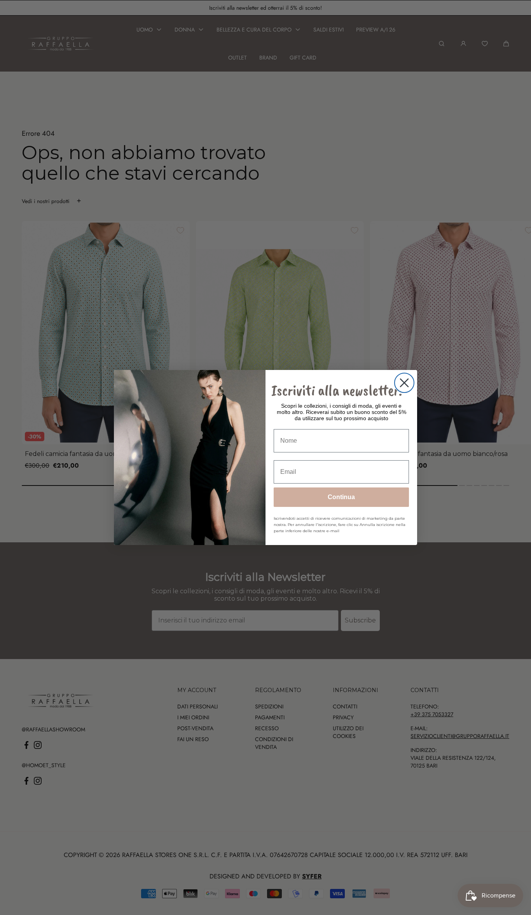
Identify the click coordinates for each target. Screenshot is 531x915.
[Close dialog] (404, 383)
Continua (341, 497)
